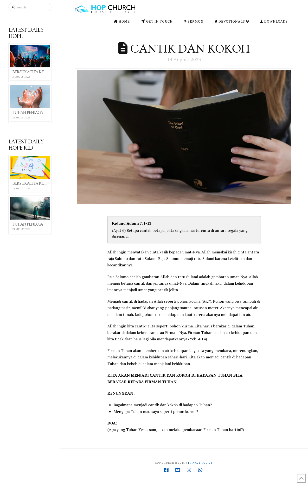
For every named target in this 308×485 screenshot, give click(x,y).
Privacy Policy (200, 462)
